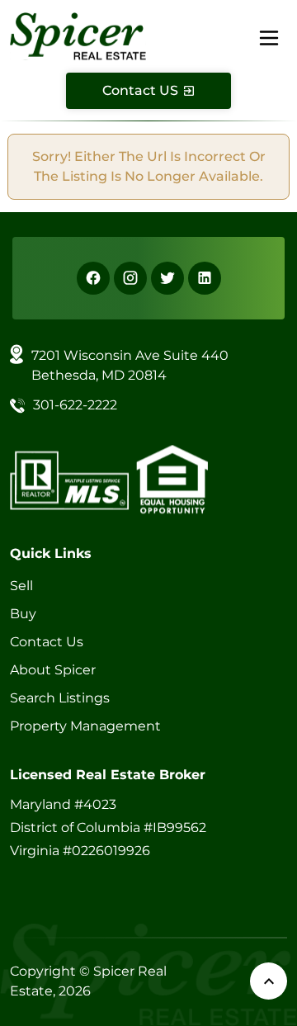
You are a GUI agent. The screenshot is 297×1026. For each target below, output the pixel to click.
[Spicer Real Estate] (78, 35)
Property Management (85, 726)
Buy (23, 614)
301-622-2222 (75, 405)
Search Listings (60, 698)
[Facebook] (93, 278)
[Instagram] (130, 278)
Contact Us (46, 642)
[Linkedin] (204, 278)
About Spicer (53, 670)
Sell (21, 585)
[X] (167, 278)
